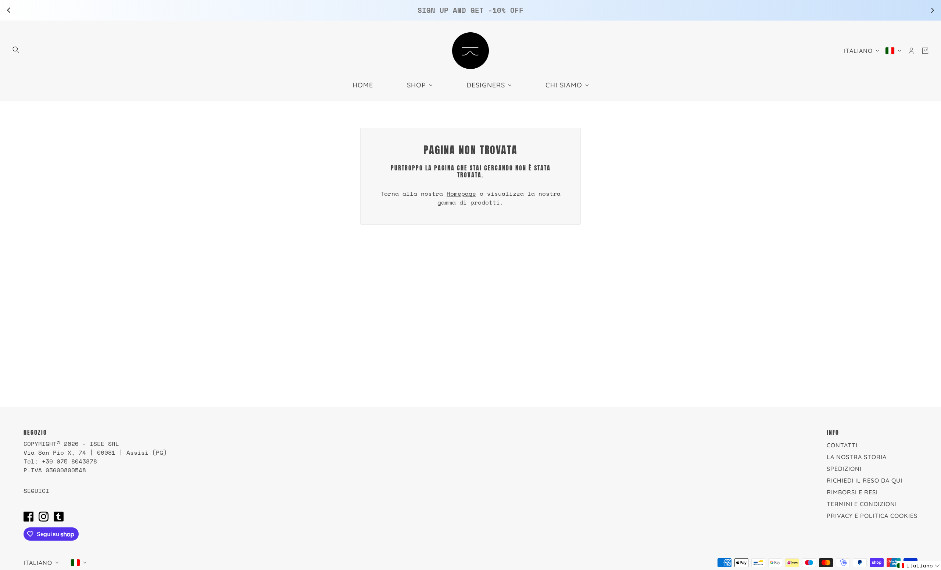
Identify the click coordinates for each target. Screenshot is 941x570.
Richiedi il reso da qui (864, 480)
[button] (919, 565)
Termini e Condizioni (862, 504)
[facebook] (28, 516)
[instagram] (43, 516)
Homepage (461, 193)
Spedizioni (844, 468)
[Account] (911, 51)
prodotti (485, 202)
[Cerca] (16, 50)
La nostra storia (857, 457)
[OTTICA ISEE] (470, 50)
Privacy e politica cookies (872, 515)
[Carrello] (925, 51)
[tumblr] (59, 516)
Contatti (842, 445)
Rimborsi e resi (852, 492)
